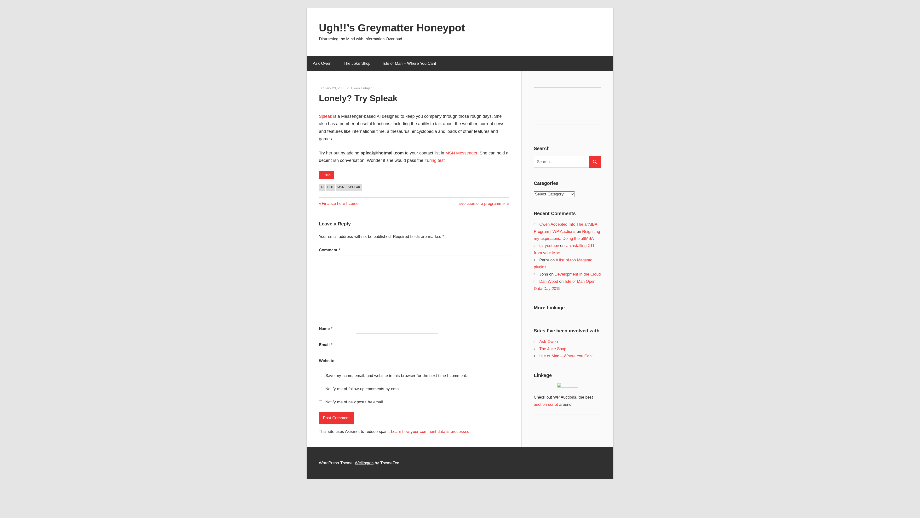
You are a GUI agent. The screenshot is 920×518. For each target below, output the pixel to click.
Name (326, 328)
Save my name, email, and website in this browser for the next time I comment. (396, 375)
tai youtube (549, 245)
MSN (340, 187)
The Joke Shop (357, 63)
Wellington (364, 463)
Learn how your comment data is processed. (431, 431)
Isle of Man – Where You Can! (409, 63)
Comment (329, 250)
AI (322, 187)
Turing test (435, 160)
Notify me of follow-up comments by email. (363, 389)
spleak (354, 187)
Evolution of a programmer (482, 203)
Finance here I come (340, 203)
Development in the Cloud (578, 274)
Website (326, 361)
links (326, 175)
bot (330, 187)
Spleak (325, 116)
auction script (546, 404)
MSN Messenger (461, 153)
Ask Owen (322, 63)
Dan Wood (548, 281)
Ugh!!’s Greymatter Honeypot (392, 28)
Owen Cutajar (361, 88)
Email (326, 344)
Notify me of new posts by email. (354, 402)
